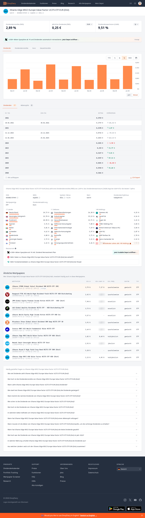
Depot (99, 3)
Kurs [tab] (34, 48)
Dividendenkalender (28, 3)
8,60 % (101, 336)
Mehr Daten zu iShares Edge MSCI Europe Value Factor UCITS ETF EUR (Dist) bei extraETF (41, 257)
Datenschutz (93, 472)
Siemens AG (103, 212)
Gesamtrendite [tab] (45, 48)
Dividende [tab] (7, 48)
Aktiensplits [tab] (26, 105)
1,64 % (87, 329)
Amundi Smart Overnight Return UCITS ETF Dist (31, 342)
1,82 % (87, 336)
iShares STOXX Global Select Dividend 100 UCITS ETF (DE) (35, 286)
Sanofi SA (102, 216)
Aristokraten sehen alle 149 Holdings (116, 243)
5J (124, 58)
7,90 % (87, 301)
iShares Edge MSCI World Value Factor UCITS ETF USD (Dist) (36, 335)
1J (114, 58)
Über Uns (64, 468)
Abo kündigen (37, 485)
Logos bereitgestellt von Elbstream (15, 502)
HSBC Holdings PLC (106, 224)
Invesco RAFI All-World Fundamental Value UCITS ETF (33, 328)
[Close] (142, 515)
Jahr (129, 95)
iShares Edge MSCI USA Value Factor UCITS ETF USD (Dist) (35, 356)
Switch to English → (88, 515)
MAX (130, 58)
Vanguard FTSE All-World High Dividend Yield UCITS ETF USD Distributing (42, 293)
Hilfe (33, 481)
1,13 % (87, 357)
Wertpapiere (85, 3)
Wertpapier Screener (11, 477)
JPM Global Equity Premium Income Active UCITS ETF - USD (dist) (38, 300)
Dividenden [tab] (9, 105)
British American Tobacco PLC (109, 228)
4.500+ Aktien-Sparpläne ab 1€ (33, 252)
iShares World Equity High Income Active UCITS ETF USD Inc (36, 314)
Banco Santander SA (106, 239)
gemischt (128, 287)
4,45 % (101, 357)
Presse (62, 481)
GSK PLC (102, 231)
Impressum (93, 468)
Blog (62, 477)
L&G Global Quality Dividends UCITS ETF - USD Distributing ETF (38, 307)
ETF (137, 287)
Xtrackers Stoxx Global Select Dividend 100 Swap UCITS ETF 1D (37, 321)
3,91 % (87, 322)
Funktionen (44, 3)
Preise (54, 3)
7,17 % (101, 287)
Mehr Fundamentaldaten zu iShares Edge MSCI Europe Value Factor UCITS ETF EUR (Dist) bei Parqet (45, 262)
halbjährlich (113, 336)
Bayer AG (102, 220)
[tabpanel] (72, 76)
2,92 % (87, 343)
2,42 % (87, 294)
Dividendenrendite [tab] (21, 48)
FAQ (33, 477)
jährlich (111, 343)
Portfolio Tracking (10, 472)
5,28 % (87, 350)
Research (7, 481)
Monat (135, 95)
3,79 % (87, 287)
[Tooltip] (15, 248)
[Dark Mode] (135, 3)
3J (119, 58)
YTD (109, 58)
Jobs (61, 472)
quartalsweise (113, 287)
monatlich (111, 301)
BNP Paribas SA (104, 235)
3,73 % (87, 308)
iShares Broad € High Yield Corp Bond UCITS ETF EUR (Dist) (36, 349)
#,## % (101, 294)
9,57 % (87, 315)
